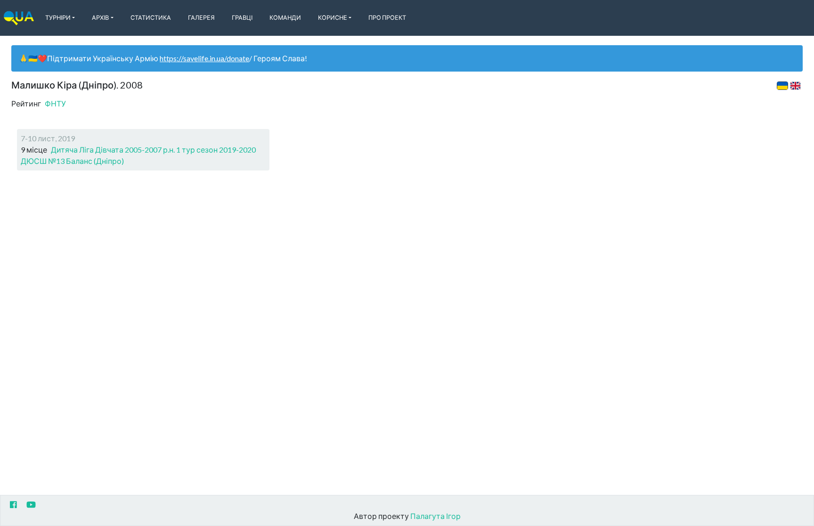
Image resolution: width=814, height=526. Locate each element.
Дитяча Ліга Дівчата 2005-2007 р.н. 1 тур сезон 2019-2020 (153, 149)
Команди (285, 17)
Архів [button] (100, 17)
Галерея (201, 17)
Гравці (242, 17)
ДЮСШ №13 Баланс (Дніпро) (72, 160)
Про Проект (387, 17)
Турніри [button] (58, 17)
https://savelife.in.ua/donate (204, 58)
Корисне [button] (332, 17)
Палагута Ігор (435, 515)
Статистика (150, 17)
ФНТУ (55, 103)
